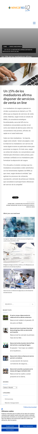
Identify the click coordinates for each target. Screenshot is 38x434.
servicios (28, 207)
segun (28, 205)
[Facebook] (29, 16)
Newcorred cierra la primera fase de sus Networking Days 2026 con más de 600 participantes (21, 330)
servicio (32, 205)
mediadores (14, 205)
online (20, 205)
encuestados (26, 203)
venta (33, 207)
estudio (32, 203)
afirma (9, 203)
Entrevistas (9, 399)
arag (13, 203)
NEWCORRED (7, 77)
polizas (24, 205)
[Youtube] (32, 16)
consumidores (19, 203)
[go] (32, 304)
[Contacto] (35, 16)
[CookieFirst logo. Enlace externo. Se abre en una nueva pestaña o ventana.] (2, 409)
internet (8, 205)
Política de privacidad (30, 407)
